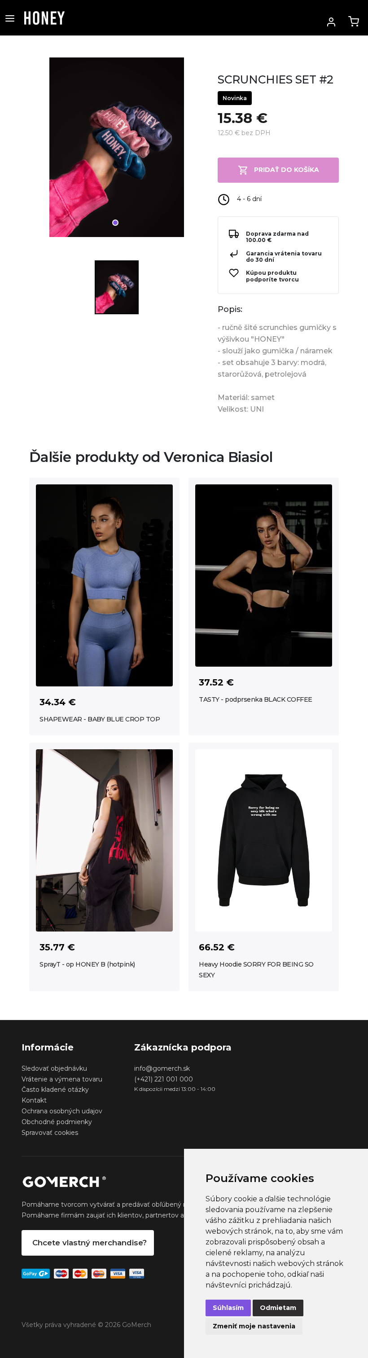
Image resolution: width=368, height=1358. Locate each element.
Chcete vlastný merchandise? (89, 1242)
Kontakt (34, 1100)
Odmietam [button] (278, 1308)
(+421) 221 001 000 (163, 1079)
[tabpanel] (116, 150)
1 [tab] (115, 223)
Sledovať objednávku (54, 1068)
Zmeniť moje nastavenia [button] (254, 1326)
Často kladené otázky (55, 1090)
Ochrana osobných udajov (62, 1111)
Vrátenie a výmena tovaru (62, 1079)
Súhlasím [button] (228, 1308)
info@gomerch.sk (162, 1068)
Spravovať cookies (50, 1133)
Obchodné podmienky (57, 1122)
